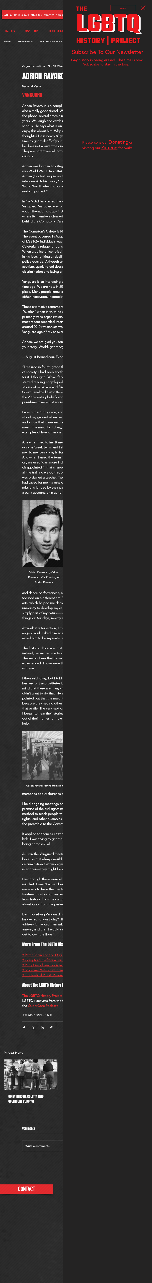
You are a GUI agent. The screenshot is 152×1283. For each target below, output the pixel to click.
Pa (103, 147)
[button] (143, 8)
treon (112, 147)
